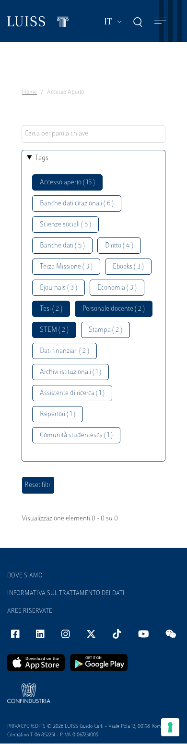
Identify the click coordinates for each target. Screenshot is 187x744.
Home (29, 92)
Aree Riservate (29, 611)
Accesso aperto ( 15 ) (67, 182)
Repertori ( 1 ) (57, 414)
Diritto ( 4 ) (119, 245)
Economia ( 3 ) (117, 288)
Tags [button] (41, 158)
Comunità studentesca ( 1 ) (76, 435)
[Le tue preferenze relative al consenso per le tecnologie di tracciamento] (170, 727)
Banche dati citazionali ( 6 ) (77, 203)
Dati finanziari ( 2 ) (64, 351)
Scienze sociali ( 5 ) (65, 224)
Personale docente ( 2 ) (113, 309)
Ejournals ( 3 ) (58, 288)
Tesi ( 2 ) (51, 309)
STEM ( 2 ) (54, 330)
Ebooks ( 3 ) (128, 267)
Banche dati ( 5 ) (62, 245)
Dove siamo (25, 576)
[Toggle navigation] (160, 21)
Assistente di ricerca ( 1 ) (72, 393)
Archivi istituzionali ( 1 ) (70, 372)
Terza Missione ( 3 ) (66, 267)
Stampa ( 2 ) (105, 330)
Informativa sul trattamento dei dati (66, 594)
